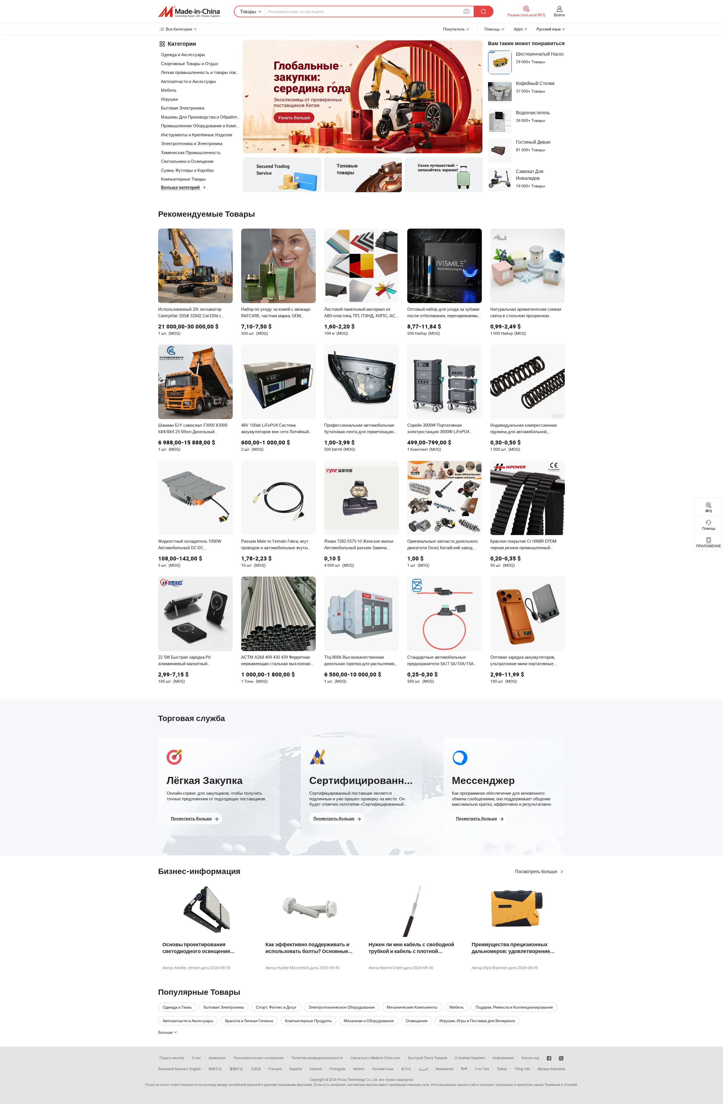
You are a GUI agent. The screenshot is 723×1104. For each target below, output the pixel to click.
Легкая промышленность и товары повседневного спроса (200, 72)
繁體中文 (236, 1068)
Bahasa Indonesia (551, 1068)
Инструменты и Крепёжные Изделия (196, 134)
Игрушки (169, 99)
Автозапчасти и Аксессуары (188, 81)
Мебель (169, 90)
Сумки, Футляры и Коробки (187, 170)
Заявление (217, 1057)
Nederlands (444, 1068)
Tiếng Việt (522, 1068)
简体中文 (215, 1068)
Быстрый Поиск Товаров (427, 1057)
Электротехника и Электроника (191, 143)
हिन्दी (464, 1068)
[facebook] (549, 1057)
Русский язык (382, 1068)
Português (337, 1068)
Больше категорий (180, 187)
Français (275, 1068)
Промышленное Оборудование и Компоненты (200, 125)
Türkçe (502, 1068)
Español (295, 1068)
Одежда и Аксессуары (183, 54)
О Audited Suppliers (470, 1057)
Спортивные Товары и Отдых (189, 63)
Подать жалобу (172, 1057)
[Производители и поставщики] (189, 11)
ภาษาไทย (482, 1068)
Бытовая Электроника (182, 108)
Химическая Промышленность (191, 152)
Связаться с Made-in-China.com (375, 1057)
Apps (518, 29)
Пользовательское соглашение (259, 1057)
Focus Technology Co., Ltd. (357, 1079)
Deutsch (316, 1068)
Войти (559, 14)
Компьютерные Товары (183, 179)
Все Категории (179, 29)
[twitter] (561, 1057)
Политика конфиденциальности (317, 1057)
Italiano (359, 1068)
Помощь (492, 29)
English (195, 1068)
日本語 (256, 1068)
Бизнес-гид (530, 1057)
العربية (423, 1068)
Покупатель (454, 29)
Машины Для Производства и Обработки (200, 117)
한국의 (406, 1068)
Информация (503, 1057)
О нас (196, 1057)
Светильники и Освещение (187, 161)
